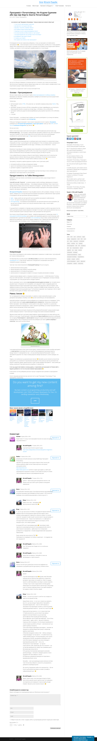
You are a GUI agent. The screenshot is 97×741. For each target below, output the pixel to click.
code (75, 236)
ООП (52, 123)
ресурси (73, 259)
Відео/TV (69, 222)
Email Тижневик (60, 5)
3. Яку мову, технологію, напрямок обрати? (24, 27)
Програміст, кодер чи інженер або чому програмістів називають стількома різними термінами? (26, 421)
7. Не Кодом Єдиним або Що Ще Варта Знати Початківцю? (27, 34)
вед (70, 247)
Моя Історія (36, 5)
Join (35, 400)
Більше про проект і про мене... (75, 210)
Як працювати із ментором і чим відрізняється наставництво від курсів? (49, 419)
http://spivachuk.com (21, 468)
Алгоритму (32, 119)
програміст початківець (71, 256)
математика (69, 252)
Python (54, 104)
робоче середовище (71, 261)
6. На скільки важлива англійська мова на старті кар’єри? (27, 32)
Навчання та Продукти (46, 5)
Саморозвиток (70, 231)
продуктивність (81, 256)
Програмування (23, 17)
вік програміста (76, 247)
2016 (71, 236)
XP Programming (15, 201)
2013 (68, 236)
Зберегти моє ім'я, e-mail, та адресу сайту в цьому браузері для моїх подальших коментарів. (35, 719)
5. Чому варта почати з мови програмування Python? (26, 31)
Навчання (69, 224)
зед (72, 250)
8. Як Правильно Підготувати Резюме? (22, 36)
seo (77, 243)
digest (83, 236)
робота (77, 259)
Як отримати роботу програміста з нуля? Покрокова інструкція (34, 419)
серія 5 (78, 261)
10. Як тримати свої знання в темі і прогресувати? (25, 39)
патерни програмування (72, 254)
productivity (81, 241)
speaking (80, 243)
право (79, 254)
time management (70, 245)
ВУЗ (79, 245)
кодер (76, 250)
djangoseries (73, 239)
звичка (81, 247)
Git (29, 136)
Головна (28, 5)
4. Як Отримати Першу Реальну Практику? (23, 29)
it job (85, 239)
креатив (80, 250)
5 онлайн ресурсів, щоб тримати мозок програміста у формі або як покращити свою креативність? (77, 169)
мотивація (75, 252)
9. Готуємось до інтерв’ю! (19, 38)
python (68, 243)
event (78, 239)
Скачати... (77, 95)
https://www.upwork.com (22, 469)
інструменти (69, 263)
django (68, 239)
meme (71, 241)
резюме (68, 259)
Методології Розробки (16, 192)
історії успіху (80, 263)
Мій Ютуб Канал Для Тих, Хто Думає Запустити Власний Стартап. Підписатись (76, 52)
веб (68, 247)
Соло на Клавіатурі (36, 217)
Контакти (68, 5)
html (81, 239)
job (68, 241)
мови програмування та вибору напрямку (44, 95)
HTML (23, 104)
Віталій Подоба (27, 445)
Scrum (12, 200)
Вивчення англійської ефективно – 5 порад (12, 418)
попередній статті (14, 260)
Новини (17, 17)
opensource (76, 241)
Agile (12, 198)
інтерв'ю (75, 263)
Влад (24, 500)
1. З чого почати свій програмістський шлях (24, 24)
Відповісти (55, 438)
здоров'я (69, 250)
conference (79, 236)
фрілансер (83, 261)
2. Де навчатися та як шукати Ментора (23, 26)
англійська (83, 245)
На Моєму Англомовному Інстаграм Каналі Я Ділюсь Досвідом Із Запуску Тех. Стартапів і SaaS (76, 33)
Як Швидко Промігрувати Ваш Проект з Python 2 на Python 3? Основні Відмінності (77, 175)
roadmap (73, 243)
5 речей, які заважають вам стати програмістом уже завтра (42, 419)
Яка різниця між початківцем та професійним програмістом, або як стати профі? (20, 419)
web (76, 245)
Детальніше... (77, 130)
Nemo (18, 489)
